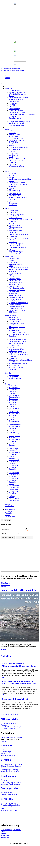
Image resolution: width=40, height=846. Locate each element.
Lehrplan (8, 373)
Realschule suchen (15, 118)
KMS (11, 266)
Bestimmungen (14, 258)
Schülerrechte (13, 153)
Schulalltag (12, 173)
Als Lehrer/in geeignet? (16, 343)
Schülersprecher (14, 136)
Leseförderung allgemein (17, 183)
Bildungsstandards (15, 378)
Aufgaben (4, 725)
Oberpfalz (12, 463)
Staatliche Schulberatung (9, 768)
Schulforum (13, 205)
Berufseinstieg (13, 358)
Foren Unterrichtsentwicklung (10, 805)
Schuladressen (5, 585)
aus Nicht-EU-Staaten (16, 367)
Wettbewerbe (5, 750)
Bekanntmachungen (15, 264)
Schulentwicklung (15, 301)
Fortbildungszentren (15, 218)
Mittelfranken (13, 386)
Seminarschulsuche (15, 319)
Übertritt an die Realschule (17, 92)
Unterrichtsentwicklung (16, 306)
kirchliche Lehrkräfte (16, 284)
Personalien (13, 232)
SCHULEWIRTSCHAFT (17, 159)
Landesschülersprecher (16, 140)
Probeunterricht (14, 188)
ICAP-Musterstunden (16, 251)
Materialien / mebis (7, 807)
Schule (11, 144)
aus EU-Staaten (14, 365)
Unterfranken (13, 489)
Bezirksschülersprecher (16, 138)
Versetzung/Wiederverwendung (19, 238)
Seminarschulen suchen (16, 123)
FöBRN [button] (3, 70)
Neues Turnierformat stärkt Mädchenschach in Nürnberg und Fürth (19, 665)
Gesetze (11, 260)
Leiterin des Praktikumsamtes (10, 784)
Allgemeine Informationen (17, 341)
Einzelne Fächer (14, 375)
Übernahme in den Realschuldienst (20, 360)
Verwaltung (13, 271)
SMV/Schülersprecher (8, 755)
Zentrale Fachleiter (15, 321)
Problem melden (10, 76)
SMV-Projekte (13, 142)
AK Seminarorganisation (17, 327)
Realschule (8, 88)
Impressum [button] (9, 70)
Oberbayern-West (14, 425)
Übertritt (11, 177)
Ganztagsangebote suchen (17, 120)
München (12, 437)
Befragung (12, 356)
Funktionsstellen (14, 292)
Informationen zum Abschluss (18, 98)
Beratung (12, 181)
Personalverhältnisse (15, 280)
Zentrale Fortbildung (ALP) (18, 216)
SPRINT (4, 831)
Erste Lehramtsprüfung (16, 349)
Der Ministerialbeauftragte (9, 723)
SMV (11, 131)
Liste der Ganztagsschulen (9, 794)
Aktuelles (6, 656)
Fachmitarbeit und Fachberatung (11, 764)
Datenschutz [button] (17, 70)
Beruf (11, 157)
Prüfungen (12, 186)
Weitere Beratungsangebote (10, 771)
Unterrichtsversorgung (16, 297)
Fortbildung (7, 798)
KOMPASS (13, 107)
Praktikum (12, 164)
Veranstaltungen (6, 752)
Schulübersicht (5, 583)
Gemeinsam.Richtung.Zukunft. (15, 699)
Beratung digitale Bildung (17, 247)
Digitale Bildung (14, 245)
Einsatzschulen (14, 330)
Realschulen (13, 389)
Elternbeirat (13, 203)
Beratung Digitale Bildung (9, 770)
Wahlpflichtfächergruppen (17, 94)
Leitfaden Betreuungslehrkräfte (19, 334)
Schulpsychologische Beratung (11, 766)
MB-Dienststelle (14, 388)
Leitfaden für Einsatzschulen (18, 332)
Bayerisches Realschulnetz (11, 69)
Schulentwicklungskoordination (11, 830)
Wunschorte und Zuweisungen (19, 354)
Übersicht (4, 780)
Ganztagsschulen (14, 101)
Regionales (12, 391)
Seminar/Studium (11, 316)
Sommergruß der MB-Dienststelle (19, 590)
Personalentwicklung (16, 308)
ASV (10, 275)
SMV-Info (12, 133)
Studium (11, 338)
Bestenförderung (14, 109)
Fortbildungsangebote (16, 253)
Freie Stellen (13, 242)
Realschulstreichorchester (17, 112)
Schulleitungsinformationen (10, 810)
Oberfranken (13, 450)
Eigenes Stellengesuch (16, 244)
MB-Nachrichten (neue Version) (11, 737)
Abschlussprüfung (15, 195)
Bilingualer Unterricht (16, 110)
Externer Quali (14, 168)
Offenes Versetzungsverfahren (19, 234)
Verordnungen (13, 262)
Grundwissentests (14, 192)
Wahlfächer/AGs (14, 149)
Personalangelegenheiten (17, 290)
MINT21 (12, 105)
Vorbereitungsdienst (15, 351)
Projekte (3, 753)
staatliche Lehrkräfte (15, 282)
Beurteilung (13, 293)
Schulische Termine (15, 273)
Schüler (7, 129)
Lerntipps (12, 151)
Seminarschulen (14, 317)
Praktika (11, 347)
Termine (11, 96)
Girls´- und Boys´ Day (16, 160)
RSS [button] (22, 70)
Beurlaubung (13, 236)
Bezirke (7, 384)
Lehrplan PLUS (14, 377)
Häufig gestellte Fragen (16, 323)
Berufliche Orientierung (16, 99)
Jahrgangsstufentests (15, 190)
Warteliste (12, 362)
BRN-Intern (13, 312)
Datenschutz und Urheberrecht (19, 268)
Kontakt (7, 78)
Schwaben (12, 476)
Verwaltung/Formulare (8, 729)
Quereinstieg (13, 369)
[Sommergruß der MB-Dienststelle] (20, 591)
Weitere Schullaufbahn (16, 166)
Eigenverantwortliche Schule (18, 303)
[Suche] (1, 83)
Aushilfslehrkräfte (15, 286)
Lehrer (7, 208)
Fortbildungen (13, 210)
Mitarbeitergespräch (15, 299)
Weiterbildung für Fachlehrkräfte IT (20, 219)
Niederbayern (13, 399)
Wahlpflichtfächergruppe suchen (19, 122)
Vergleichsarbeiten (15, 194)
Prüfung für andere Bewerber (18, 197)
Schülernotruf (13, 155)
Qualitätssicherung (15, 304)
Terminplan (12, 328)
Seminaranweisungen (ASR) (18, 269)
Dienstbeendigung (15, 240)
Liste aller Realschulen (16, 125)
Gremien (12, 199)
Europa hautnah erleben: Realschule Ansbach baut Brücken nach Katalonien (19, 682)
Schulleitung (9, 256)
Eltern (7, 171)
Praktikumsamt (14, 395)
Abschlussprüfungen (15, 229)
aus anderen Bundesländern (18, 364)
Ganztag (11, 447)
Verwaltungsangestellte (16, 288)
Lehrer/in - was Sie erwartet (18, 340)
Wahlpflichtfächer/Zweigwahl (18, 147)
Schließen (7, 520)
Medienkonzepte (6, 837)
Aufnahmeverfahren (15, 231)
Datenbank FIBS (14, 212)
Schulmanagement (15, 279)
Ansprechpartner (6, 792)
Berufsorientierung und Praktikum (20, 179)
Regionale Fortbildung (16, 214)
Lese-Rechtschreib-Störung (18, 184)
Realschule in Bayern (16, 90)
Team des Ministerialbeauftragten (11, 727)
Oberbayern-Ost (14, 412)
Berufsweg (12, 162)
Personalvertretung (15, 295)
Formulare (12, 277)
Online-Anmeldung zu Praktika (11, 782)
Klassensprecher (14, 134)
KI (10, 249)
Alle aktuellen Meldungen (9, 714)
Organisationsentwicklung (17, 310)
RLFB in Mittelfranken (8, 803)
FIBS (2, 809)
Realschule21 (13, 103)
